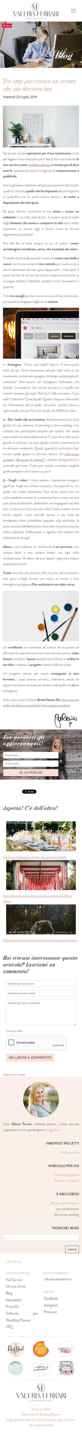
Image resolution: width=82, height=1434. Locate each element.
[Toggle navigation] (73, 11)
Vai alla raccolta (69, 1152)
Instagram (51, 1305)
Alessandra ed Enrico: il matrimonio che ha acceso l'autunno (40, 940)
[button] (31, 772)
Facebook (51, 1298)
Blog (9, 1293)
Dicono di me (16, 1286)
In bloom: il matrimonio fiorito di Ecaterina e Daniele (35, 857)
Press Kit (12, 1306)
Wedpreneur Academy (65, 1203)
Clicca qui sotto (14, 1031)
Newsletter (14, 1299)
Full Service (14, 1279)
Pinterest (50, 1311)
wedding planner (39, 165)
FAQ (9, 1326)
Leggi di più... (55, 1130)
